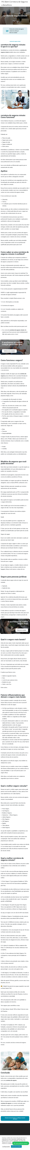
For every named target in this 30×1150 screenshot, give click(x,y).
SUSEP (25, 289)
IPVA (18, 492)
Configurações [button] (6, 1146)
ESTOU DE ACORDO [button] (16, 1146)
